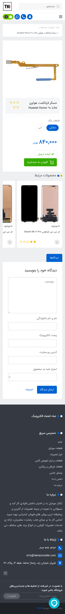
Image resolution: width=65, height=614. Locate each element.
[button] (29, 16)
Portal (40, 608)
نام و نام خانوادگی (47, 318)
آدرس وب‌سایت (48, 352)
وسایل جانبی (55, 473)
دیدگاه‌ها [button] (54, 258)
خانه (60, 442)
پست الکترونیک (48, 335)
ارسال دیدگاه (47, 389)
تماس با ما (57, 479)
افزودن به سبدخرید (38, 162)
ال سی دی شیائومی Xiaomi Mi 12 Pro (42, 232)
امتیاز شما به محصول (45, 369)
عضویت (11, 596)
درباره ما (58, 485)
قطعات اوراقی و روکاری (50, 467)
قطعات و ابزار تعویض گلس (48, 461)
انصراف (29, 389)
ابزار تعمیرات (56, 454)
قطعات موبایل (55, 448)
